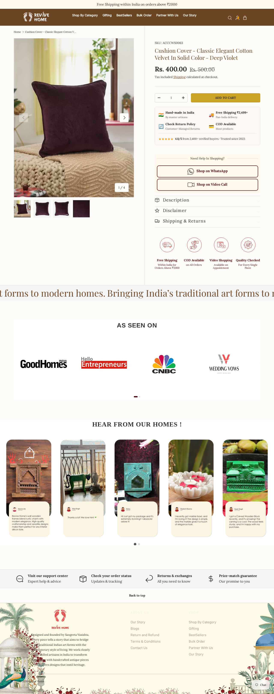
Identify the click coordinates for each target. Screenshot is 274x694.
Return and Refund (145, 635)
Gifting (194, 628)
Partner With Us (201, 648)
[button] (245, 18)
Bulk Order (197, 641)
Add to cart (225, 98)
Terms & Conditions (146, 641)
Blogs (135, 628)
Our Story (138, 622)
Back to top (137, 595)
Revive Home (36, 681)
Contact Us (139, 648)
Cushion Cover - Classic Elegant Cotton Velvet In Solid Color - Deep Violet (50, 32)
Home (17, 32)
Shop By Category (202, 622)
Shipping (179, 77)
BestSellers (197, 635)
